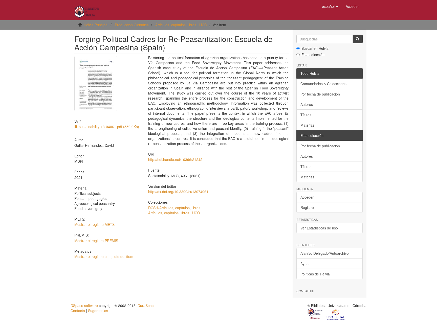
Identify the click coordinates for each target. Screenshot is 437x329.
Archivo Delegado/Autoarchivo (324, 253)
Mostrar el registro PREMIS (96, 240)
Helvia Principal (96, 24)
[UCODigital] (336, 314)
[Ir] (358, 39)
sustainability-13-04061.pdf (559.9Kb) (108, 126)
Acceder (307, 197)
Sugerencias (98, 310)
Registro (307, 207)
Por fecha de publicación (320, 94)
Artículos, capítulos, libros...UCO (181, 24)
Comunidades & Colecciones (323, 83)
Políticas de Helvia (315, 273)
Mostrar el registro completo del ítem (103, 256)
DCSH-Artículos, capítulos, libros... (175, 207)
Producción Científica (132, 24)
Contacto (78, 310)
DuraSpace (147, 305)
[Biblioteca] (316, 314)
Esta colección (312, 54)
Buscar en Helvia (315, 48)
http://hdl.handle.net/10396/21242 (175, 159)
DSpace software (84, 305)
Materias (307, 125)
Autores (306, 104)
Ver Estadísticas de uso (319, 227)
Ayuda (305, 263)
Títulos (305, 114)
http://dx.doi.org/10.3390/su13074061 (178, 191)
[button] (330, 6)
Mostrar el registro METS (94, 224)
